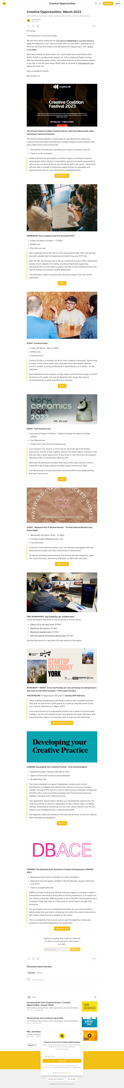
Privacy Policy (77, 1067)
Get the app (71, 1079)
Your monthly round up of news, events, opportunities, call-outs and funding (52, 1008)
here (34, 49)
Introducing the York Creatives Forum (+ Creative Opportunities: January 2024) (49, 1003)
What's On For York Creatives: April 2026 (45, 1018)
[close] (80, 1033)
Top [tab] (29, 997)
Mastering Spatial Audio (40, 632)
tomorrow (71, 41)
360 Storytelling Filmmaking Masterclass (48, 636)
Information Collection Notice (61, 1067)
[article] (62, 1008)
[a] (89, 1036)
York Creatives (36, 19)
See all (30, 1045)
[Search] (96, 3)
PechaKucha (61, 41)
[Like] (29, 26)
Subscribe (108, 3)
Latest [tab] (34, 997)
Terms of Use (71, 1065)
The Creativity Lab (53, 617)
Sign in (118, 3)
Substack (52, 1084)
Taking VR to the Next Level (42, 624)
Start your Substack (57, 1079)
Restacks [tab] (39, 973)
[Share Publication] (100, 3)
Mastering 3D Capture (40, 628)
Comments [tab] (31, 973)
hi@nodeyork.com (86, 63)
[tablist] (35, 973)
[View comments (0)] (33, 26)
